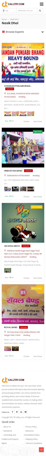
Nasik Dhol (14, 19)
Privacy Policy (31, 427)
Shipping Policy (32, 439)
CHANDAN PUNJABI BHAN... (17, 85)
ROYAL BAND (11, 327)
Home (4, 19)
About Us (7, 427)
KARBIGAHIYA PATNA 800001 (18, 175)
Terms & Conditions (34, 443)
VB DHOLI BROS (12, 245)
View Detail (37, 121)
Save (27, 121)
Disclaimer (8, 431)
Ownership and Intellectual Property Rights (10, 439)
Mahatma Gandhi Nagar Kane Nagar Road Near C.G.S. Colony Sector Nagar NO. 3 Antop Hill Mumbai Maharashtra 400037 (23, 254)
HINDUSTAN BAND (13, 170)
